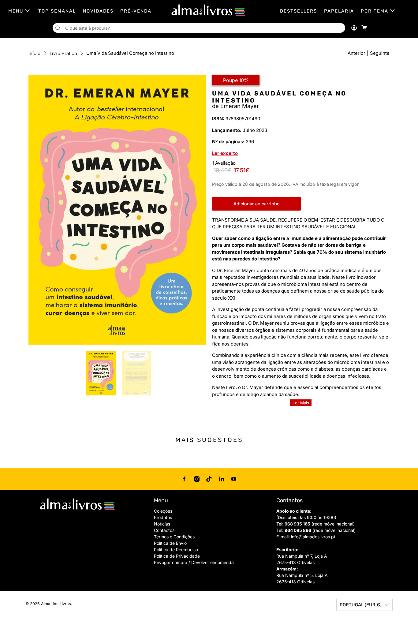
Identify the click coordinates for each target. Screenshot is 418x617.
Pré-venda (135, 11)
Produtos (163, 517)
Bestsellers (298, 11)
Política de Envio (170, 543)
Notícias (162, 523)
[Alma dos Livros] (209, 10)
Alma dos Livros (56, 603)
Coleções (163, 511)
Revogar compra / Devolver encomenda (194, 562)
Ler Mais (301, 402)
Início (34, 53)
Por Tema (374, 11)
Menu (16, 11)
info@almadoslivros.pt (313, 536)
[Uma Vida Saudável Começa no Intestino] (117, 210)
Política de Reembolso (176, 549)
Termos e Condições (174, 536)
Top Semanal (57, 11)
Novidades (98, 11)
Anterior (356, 53)
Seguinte (380, 53)
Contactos (164, 530)
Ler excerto (225, 153)
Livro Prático (63, 53)
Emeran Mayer (239, 106)
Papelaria (339, 11)
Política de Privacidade (177, 556)
